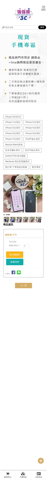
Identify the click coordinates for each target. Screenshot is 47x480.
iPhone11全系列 (12, 122)
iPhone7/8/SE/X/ (13, 117)
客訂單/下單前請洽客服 (16, 167)
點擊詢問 (15, 262)
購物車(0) (7, 477)
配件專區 (36, 167)
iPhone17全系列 (12, 139)
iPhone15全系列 (12, 133)
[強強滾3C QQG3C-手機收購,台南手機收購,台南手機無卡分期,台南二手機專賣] (23, 14)
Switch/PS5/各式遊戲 (15, 156)
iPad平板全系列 (32, 139)
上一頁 (23, 285)
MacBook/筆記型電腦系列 (17, 161)
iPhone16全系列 (32, 133)
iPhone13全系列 (12, 128)
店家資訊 (38, 477)
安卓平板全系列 (32, 150)
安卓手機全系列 (12, 150)
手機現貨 (23, 477)
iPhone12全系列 (32, 122)
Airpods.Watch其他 (14, 144)
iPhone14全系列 (32, 128)
